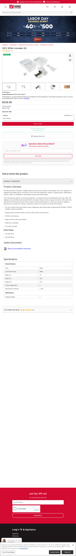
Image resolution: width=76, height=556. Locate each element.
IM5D (8, 108)
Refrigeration (13, 45)
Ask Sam (38, 156)
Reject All (67, 552)
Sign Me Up (38, 515)
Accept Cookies (54, 552)
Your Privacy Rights (8, 552)
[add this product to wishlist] (70, 60)
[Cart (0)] (69, 7)
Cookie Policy (24, 548)
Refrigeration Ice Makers (47, 45)
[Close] (73, 545)
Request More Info (39, 136)
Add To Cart (38, 124)
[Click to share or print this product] (70, 56)
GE (10, 106)
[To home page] (15, 7)
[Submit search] (71, 12)
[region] (38, 549)
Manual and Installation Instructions (19, 248)
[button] (5, 7)
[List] (47, 7)
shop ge (38, 39)
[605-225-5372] (62, 7)
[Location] (55, 7)
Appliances (5, 45)
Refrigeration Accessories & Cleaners (29, 45)
